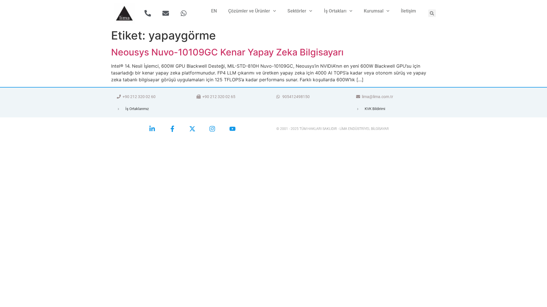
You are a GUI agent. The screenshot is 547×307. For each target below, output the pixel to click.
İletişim (408, 11)
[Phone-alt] (147, 13)
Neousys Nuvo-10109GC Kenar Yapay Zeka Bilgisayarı (227, 52)
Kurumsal (373, 11)
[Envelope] (165, 13)
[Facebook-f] (172, 129)
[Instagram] (212, 129)
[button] (432, 13)
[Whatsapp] (183, 13)
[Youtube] (232, 129)
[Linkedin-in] (152, 129)
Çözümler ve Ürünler (249, 11)
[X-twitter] (192, 129)
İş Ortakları (335, 11)
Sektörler (296, 11)
